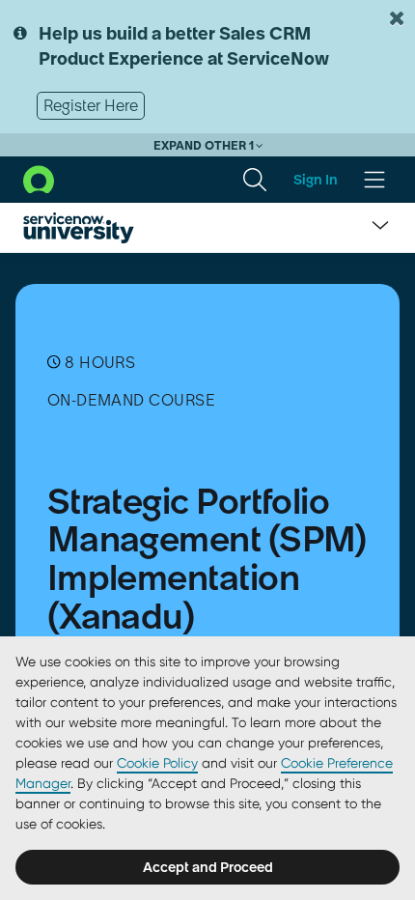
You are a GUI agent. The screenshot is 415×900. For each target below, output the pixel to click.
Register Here (90, 105)
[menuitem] (254, 179)
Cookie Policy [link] (157, 763)
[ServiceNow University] (78, 227)
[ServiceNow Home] (38, 178)
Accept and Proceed (208, 867)
